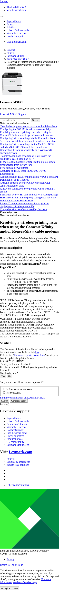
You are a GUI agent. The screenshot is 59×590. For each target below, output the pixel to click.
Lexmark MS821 (15, 55)
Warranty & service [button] (17, 33)
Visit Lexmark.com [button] (16, 10)
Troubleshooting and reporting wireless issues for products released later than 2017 (25, 157)
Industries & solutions (18, 464)
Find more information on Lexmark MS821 (22, 397)
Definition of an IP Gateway (14, 179)
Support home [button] (14, 21)
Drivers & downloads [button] (18, 30)
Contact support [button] (15, 36)
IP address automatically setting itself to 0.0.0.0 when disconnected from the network (27, 163)
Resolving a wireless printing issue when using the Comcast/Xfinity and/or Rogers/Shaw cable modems (27, 134)
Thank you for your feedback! (15, 364)
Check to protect (15, 435)
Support (11, 50)
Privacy (10, 559)
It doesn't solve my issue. (19, 389)
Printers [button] (10, 24)
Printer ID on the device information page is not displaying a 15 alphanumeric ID (24, 205)
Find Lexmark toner (17, 433)
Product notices (14, 438)
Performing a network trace (14, 167)
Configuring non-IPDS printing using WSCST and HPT (29, 176)
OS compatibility (15, 441)
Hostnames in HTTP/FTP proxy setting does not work (28, 197)
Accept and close (9, 588)
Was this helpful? (9, 373)
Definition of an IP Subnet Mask (16, 200)
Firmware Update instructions (29, 355)
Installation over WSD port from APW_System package (29, 194)
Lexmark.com (20, 452)
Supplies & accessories (18, 461)
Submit (4, 401)
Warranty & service (17, 427)
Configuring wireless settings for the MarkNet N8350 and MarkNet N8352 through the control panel (27, 145)
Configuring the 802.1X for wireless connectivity (25, 129)
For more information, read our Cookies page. (25, 581)
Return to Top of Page (11, 564)
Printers (10, 53)
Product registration (17, 424)
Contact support (18, 401)
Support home (14, 418)
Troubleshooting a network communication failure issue (28, 126)
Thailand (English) (16, 7)
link (37, 352)
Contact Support (15, 430)
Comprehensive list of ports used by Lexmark (23, 209)
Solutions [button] (11, 27)
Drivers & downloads (18, 421)
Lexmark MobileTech (18, 444)
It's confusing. (14, 392)
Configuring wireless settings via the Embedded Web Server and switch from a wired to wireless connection (28, 139)
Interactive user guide (18, 58)
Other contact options (18, 485)
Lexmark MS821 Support (13, 114)
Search (35, 120)
